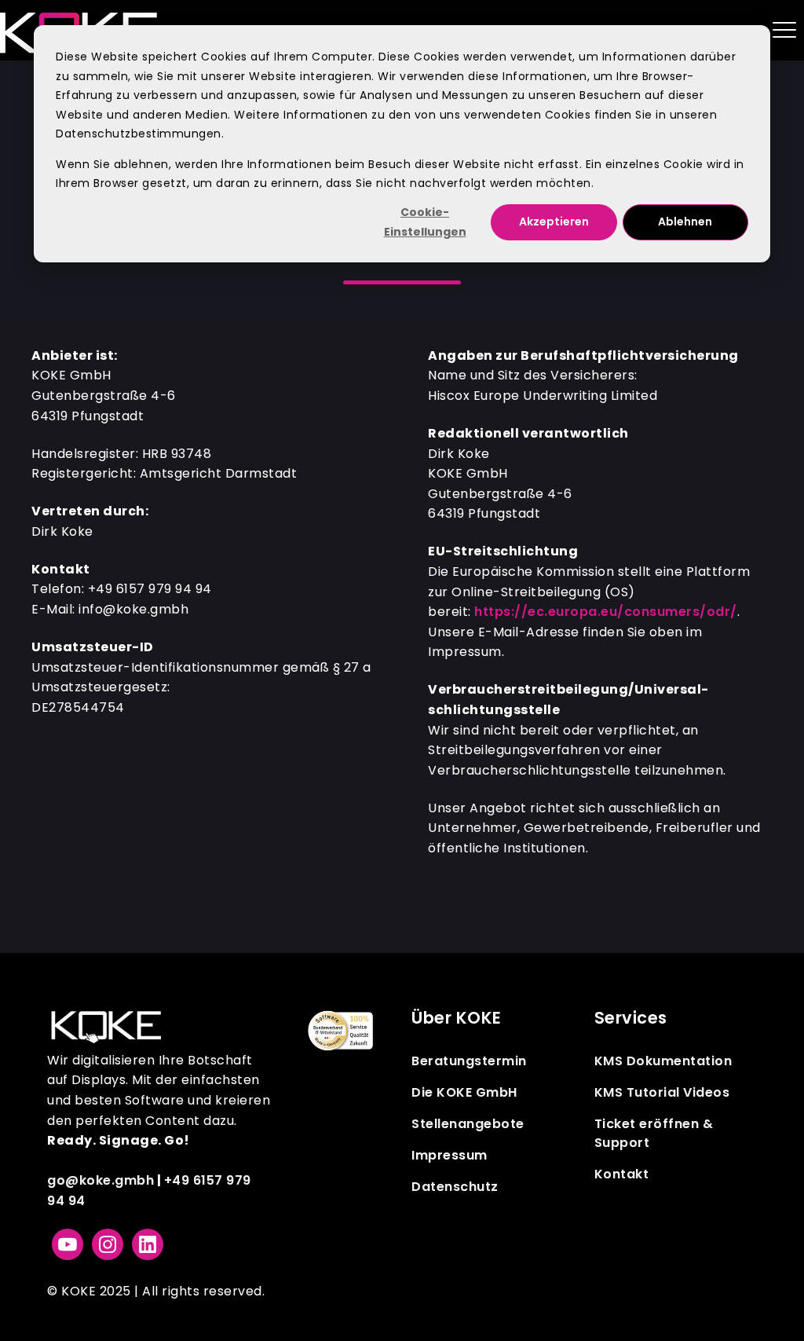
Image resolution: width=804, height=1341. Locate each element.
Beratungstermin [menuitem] (469, 1061)
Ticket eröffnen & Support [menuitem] (654, 1133)
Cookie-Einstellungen (425, 222)
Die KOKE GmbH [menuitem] (464, 1092)
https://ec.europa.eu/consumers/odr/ (605, 612)
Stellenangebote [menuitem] (467, 1124)
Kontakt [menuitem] (621, 1174)
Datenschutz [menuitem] (455, 1187)
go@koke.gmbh (100, 1180)
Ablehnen (685, 221)
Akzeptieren (554, 221)
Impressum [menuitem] (449, 1155)
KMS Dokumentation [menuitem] (663, 1061)
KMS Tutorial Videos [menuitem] (662, 1092)
